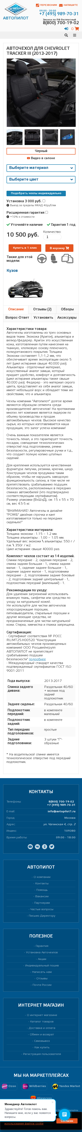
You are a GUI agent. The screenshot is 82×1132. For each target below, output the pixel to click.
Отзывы (42, 978)
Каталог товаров (42, 1021)
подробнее (37, 659)
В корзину (58, 248)
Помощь (42, 890)
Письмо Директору (42, 916)
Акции (42, 959)
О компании (42, 877)
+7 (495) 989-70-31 (61, 805)
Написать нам (42, 972)
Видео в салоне (42, 158)
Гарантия (42, 946)
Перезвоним (48, 5)
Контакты (42, 883)
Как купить (42, 1047)
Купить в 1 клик (25, 248)
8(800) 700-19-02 (61, 801)
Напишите (71, 5)
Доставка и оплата (42, 1028)
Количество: (52, 231)
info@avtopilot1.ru (61, 811)
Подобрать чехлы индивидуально (36, 193)
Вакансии (42, 896)
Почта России (42, 985)
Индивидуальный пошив (42, 965)
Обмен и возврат (42, 1034)
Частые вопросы (41, 909)
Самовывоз (42, 1041)
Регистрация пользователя (42, 1054)
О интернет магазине (42, 1015)
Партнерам (42, 903)
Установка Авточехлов (42, 952)
